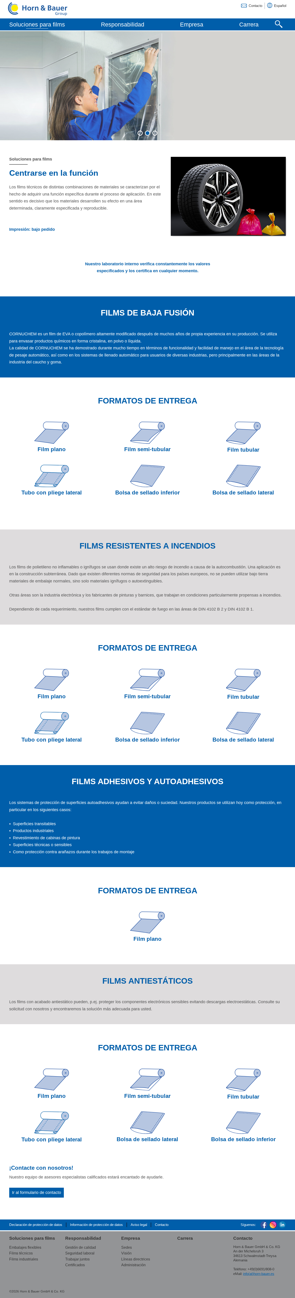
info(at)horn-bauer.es (258, 1274)
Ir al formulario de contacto (36, 1192)
